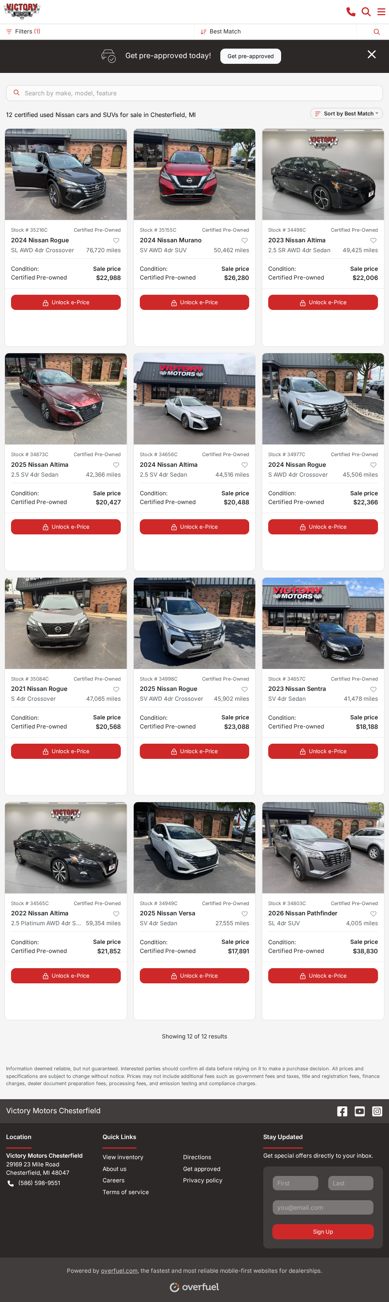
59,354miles (103, 923)
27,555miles (232, 923)
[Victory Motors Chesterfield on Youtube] (356, 1110)
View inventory (123, 1157)
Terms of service (126, 1192)
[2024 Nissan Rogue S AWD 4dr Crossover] (323, 398)
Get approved (201, 1168)
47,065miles (103, 698)
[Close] (372, 54)
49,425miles (360, 250)
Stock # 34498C (287, 230)
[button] (351, 11)
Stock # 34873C (29, 454)
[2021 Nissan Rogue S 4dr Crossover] (66, 623)
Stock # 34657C (286, 679)
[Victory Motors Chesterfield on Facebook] (339, 1110)
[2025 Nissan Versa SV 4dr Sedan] (195, 847)
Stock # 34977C (286, 454)
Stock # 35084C (30, 679)
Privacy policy (203, 1180)
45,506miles (360, 474)
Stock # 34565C (30, 903)
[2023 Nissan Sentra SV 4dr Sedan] (323, 623)
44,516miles (232, 474)
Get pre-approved (251, 56)
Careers (114, 1180)
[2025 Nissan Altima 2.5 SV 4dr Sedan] (66, 398)
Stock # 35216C (29, 230)
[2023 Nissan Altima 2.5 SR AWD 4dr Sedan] (323, 174)
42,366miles (103, 474)
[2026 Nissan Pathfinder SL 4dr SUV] (323, 847)
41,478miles (361, 698)
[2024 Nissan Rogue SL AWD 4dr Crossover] (66, 174)
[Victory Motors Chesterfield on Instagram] (374, 1110)
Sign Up (323, 1231)
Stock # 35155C (158, 230)
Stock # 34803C (287, 903)
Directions (197, 1157)
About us (115, 1168)
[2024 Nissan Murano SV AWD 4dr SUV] (195, 174)
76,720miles (103, 250)
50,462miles (231, 250)
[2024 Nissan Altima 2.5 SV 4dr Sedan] (195, 398)
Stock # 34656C (158, 454)
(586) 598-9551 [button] (39, 1183)
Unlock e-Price (70, 302)
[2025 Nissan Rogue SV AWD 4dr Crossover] (195, 623)
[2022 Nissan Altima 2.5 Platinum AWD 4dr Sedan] (66, 847)
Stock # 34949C (158, 903)
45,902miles (231, 698)
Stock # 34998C (158, 679)
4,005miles (362, 923)
